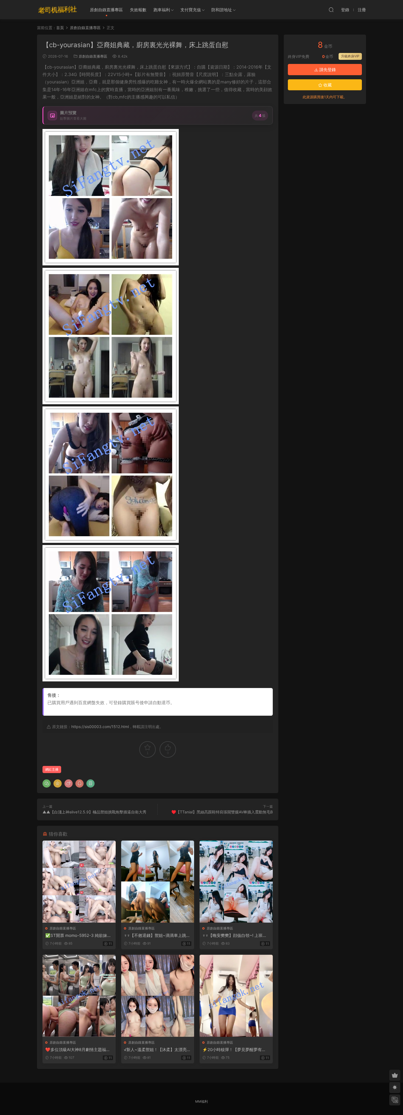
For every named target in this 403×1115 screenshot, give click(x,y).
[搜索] (331, 9)
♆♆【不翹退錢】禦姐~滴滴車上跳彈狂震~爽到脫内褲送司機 (157, 935)
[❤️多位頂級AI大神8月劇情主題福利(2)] (79, 996)
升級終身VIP (350, 56)
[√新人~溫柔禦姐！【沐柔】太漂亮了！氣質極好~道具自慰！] (157, 996)
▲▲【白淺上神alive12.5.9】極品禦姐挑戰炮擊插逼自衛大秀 (94, 812)
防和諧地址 (221, 9)
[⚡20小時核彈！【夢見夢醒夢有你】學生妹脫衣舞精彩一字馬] (236, 996)
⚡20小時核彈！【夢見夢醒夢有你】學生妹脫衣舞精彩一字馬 (232, 1049)
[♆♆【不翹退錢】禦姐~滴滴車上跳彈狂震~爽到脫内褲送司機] (157, 882)
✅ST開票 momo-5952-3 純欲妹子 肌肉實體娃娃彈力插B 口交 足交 (78, 935)
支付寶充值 (190, 9)
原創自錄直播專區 (106, 9)
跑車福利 (162, 9)
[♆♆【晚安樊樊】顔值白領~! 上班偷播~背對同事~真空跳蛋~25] (236, 882)
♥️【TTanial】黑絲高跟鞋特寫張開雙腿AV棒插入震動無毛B (222, 812)
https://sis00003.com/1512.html (100, 726)
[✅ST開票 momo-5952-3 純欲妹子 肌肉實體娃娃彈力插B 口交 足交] (79, 882)
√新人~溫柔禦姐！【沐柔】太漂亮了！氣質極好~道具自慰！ (155, 1049)
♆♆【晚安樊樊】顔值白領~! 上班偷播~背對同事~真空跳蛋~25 (234, 935)
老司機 (57, 9)
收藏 (327, 85)
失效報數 (138, 9)
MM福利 (201, 1101)
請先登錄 (327, 69)
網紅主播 (51, 769)
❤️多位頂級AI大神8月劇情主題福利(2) (77, 1049)
